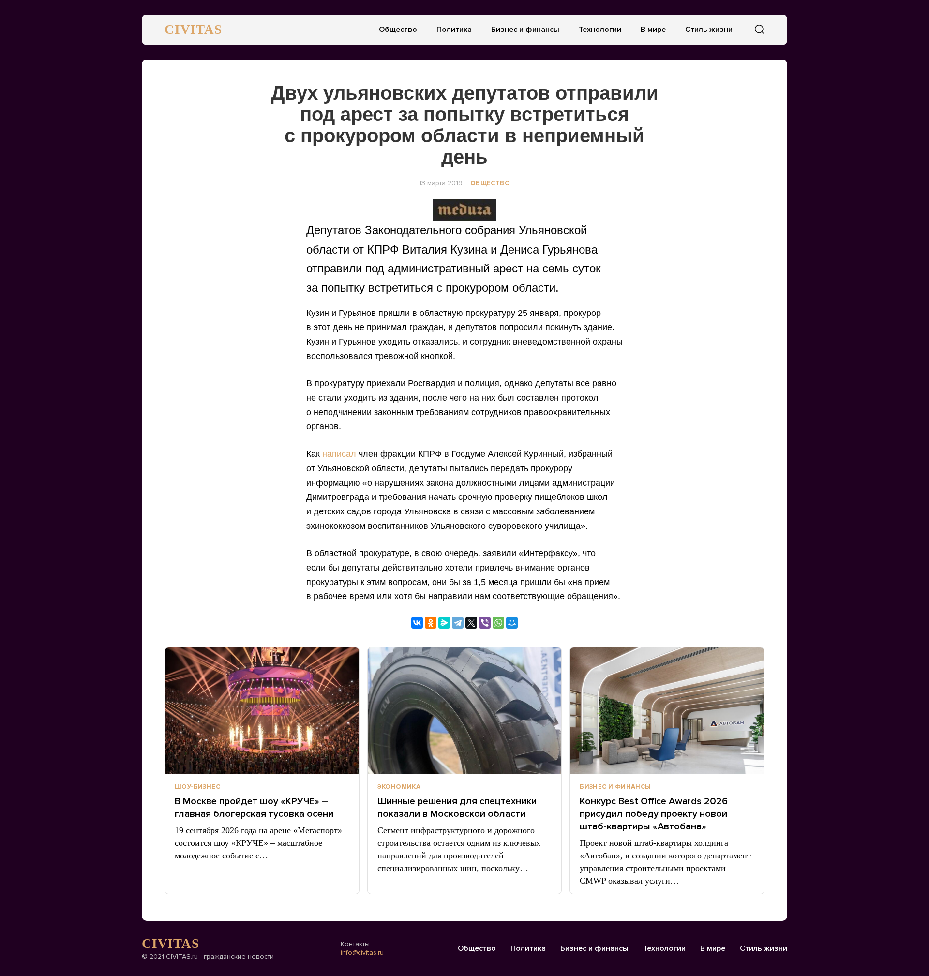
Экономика (399, 787)
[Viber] (485, 623)
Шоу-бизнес (197, 787)
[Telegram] (458, 623)
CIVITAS (193, 29)
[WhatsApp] (498, 623)
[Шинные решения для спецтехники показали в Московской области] (465, 710)
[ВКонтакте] (417, 623)
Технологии (600, 29)
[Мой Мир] (512, 623)
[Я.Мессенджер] (444, 623)
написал (339, 454)
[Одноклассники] (430, 623)
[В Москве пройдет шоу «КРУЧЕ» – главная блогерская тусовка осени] (262, 710)
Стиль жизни (709, 29)
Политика (454, 29)
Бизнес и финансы (525, 29)
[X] (471, 623)
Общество (398, 29)
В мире (653, 29)
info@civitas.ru (362, 952)
